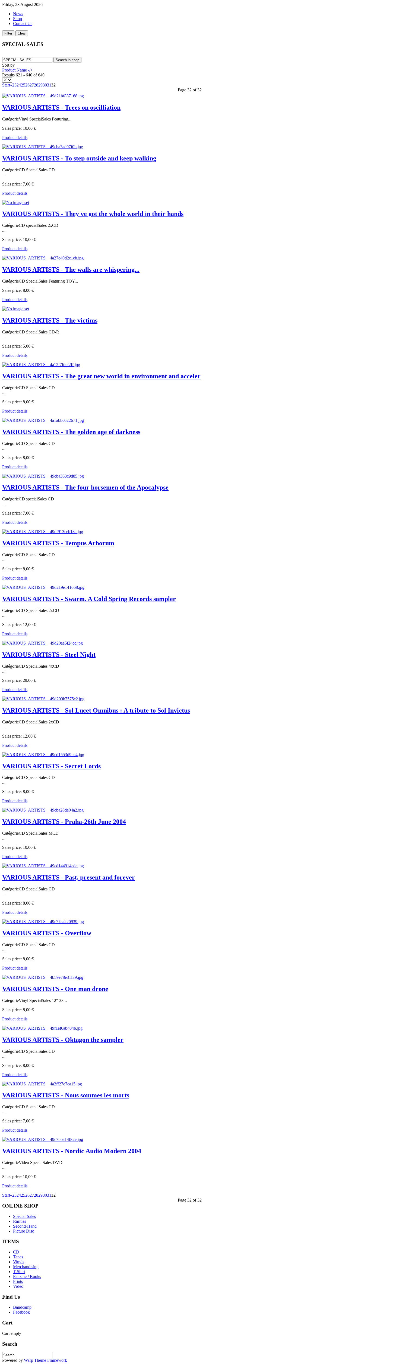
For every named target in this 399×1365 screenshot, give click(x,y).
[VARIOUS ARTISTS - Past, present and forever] (43, 865)
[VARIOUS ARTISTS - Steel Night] (42, 643)
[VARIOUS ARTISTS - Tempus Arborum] (42, 531)
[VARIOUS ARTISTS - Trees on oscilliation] (43, 96)
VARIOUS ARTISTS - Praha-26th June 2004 (64, 821)
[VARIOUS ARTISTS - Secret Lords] (43, 754)
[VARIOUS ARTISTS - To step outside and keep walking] (42, 146)
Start (6, 85)
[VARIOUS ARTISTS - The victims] (15, 309)
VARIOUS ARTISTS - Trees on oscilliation (61, 107)
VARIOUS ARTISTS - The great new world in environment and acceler (101, 376)
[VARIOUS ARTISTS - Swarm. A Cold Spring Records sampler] (43, 587)
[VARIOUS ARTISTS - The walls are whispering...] (43, 258)
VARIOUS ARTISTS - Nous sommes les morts (65, 1095)
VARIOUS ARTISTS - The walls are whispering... (71, 269)
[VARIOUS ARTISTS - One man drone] (42, 977)
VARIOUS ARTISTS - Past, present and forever (68, 877)
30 (45, 85)
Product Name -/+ (17, 70)
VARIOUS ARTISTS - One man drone (55, 988)
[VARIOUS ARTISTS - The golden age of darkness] (43, 420)
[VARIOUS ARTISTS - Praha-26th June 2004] (43, 810)
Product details (14, 137)
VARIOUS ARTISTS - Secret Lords (51, 766)
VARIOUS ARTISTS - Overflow (46, 933)
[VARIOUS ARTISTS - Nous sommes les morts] (42, 1084)
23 (14, 85)
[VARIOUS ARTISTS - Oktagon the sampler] (42, 1028)
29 (40, 85)
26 (27, 85)
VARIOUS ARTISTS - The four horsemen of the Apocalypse (85, 487)
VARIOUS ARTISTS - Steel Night (49, 654)
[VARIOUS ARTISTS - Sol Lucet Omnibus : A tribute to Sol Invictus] (43, 699)
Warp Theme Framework (45, 1360)
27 (32, 85)
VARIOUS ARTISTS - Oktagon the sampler (62, 1039)
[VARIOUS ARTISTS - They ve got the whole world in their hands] (15, 202)
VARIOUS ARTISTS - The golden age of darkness (71, 431)
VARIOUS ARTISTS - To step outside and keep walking (79, 158)
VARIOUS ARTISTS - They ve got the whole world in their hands (92, 213)
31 (49, 85)
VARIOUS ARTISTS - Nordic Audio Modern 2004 (71, 1150)
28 (36, 85)
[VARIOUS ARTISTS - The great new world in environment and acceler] (41, 364)
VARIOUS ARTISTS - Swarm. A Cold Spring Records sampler (89, 598)
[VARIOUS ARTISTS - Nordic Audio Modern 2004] (42, 1139)
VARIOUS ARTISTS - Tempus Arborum (58, 543)
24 (19, 85)
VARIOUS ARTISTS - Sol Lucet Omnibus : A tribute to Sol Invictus (96, 710)
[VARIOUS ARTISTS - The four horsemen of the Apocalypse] (43, 476)
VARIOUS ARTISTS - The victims (49, 320)
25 (23, 85)
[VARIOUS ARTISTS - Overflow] (43, 921)
